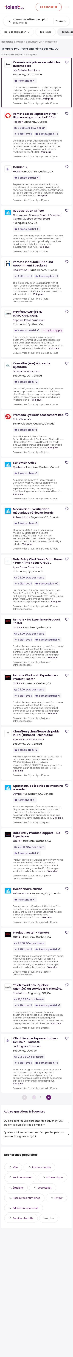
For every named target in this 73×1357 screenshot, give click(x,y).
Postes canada (41, 1167)
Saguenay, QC (34, 42)
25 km (59, 21)
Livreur (59, 1198)
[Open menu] (66, 7)
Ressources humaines (26, 1198)
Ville (15, 1167)
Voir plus (48, 98)
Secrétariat (45, 1187)
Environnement (22, 1177)
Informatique (54, 1177)
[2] (48, 1097)
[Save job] (67, 62)
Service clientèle (23, 1218)
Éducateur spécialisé (25, 1208)
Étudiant (18, 1187)
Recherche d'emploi (12, 42)
